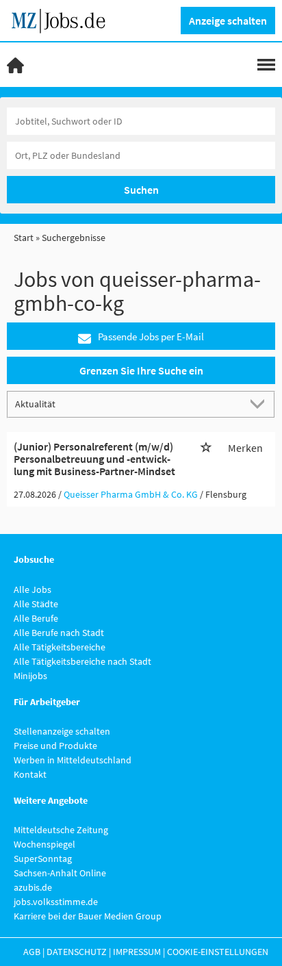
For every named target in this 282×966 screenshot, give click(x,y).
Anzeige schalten (228, 20)
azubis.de (33, 887)
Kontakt (30, 774)
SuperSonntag (43, 858)
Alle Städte (36, 604)
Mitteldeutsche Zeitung (61, 830)
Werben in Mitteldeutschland (72, 760)
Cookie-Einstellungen (217, 951)
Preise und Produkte (55, 745)
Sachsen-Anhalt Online (60, 873)
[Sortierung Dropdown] (260, 403)
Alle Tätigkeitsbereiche (59, 647)
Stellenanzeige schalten (62, 731)
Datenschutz (77, 951)
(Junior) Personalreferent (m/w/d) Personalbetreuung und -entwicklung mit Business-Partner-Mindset (94, 458)
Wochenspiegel (44, 844)
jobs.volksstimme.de (56, 901)
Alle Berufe (36, 618)
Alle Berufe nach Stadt (59, 632)
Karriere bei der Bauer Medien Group (88, 916)
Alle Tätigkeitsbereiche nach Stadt (82, 661)
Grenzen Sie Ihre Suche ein (141, 370)
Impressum (137, 951)
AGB (31, 951)
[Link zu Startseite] (63, 19)
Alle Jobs (32, 589)
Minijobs (30, 676)
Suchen (141, 189)
